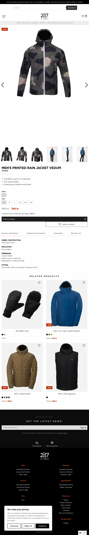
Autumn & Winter (23, 472)
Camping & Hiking (66, 484)
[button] (2, 85)
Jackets (42, 23)
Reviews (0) (76, 233)
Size (3, 199)
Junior (23, 481)
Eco (23, 496)
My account (66, 519)
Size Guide (66, 508)
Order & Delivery (66, 502)
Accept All (42, 526)
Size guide (58, 233)
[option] (4, 195)
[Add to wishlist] (40, 282)
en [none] (80, 533)
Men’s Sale (23, 474)
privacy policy (62, 433)
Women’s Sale (66, 474)
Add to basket (9, 219)
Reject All (28, 526)
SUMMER (35, 23)
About (66, 500)
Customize (14, 526)
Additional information (36, 233)
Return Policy (66, 505)
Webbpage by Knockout (44, 531)
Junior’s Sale (23, 490)
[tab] (10, 234)
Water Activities (66, 487)
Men (23, 465)
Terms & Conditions (66, 513)
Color (4, 191)
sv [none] (85, 533)
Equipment (66, 481)
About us (66, 496)
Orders (66, 523)
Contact (66, 510)
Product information (10, 233)
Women (66, 465)
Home (18, 23)
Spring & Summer (23, 469)
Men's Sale (26, 23)
